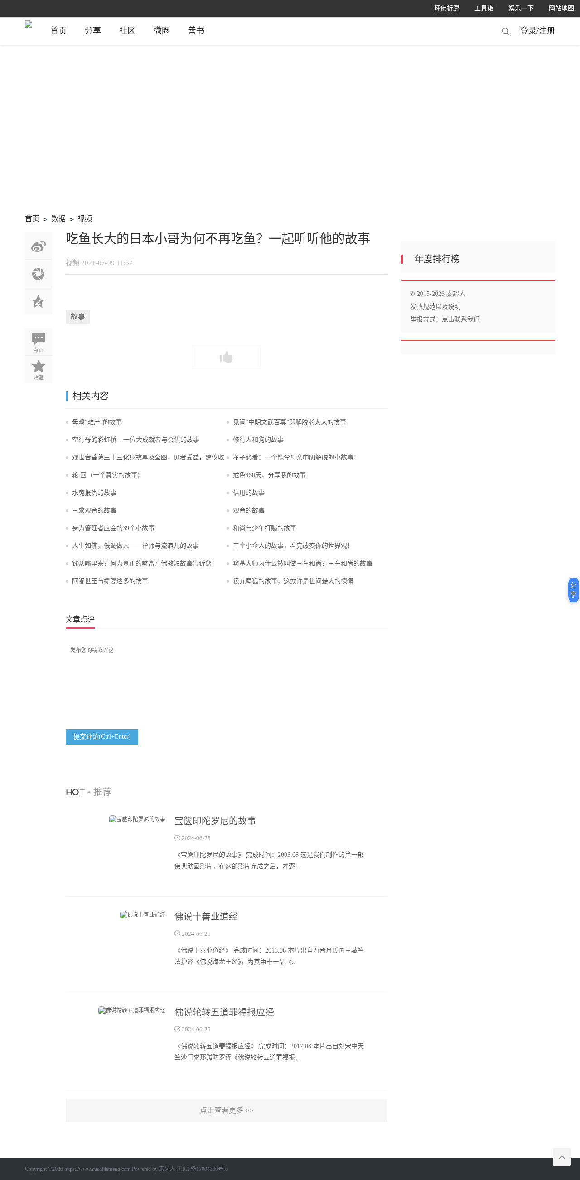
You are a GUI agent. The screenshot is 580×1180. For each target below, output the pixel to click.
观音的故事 (249, 510)
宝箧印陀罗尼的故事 (215, 821)
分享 (93, 30)
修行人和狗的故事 (258, 439)
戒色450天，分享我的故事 (269, 475)
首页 (58, 30)
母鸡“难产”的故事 (97, 422)
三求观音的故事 (94, 510)
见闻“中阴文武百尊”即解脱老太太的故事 (289, 422)
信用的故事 (249, 492)
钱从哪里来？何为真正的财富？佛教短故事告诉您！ (145, 563)
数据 (53, 220)
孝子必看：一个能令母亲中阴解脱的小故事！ (296, 457)
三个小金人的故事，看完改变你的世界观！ (293, 545)
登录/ (529, 30)
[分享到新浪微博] (38, 245)
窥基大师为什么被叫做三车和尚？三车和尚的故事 (302, 563)
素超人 (167, 1169)
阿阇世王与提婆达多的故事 (110, 581)
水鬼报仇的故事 (94, 492)
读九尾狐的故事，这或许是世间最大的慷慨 (293, 581)
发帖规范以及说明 (435, 306)
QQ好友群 (38, 300)
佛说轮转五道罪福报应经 (224, 1012)
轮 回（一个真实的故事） (108, 475)
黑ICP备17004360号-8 (202, 1169)
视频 (79, 220)
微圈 (162, 30)
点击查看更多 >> (226, 1110)
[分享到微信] (38, 273)
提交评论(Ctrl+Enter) (102, 736)
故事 (78, 316)
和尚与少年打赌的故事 (264, 528)
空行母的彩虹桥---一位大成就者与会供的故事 (135, 439)
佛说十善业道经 (206, 917)
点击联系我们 (461, 319)
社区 (127, 30)
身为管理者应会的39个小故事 (113, 528)
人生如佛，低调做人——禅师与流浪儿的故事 (135, 545)
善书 (196, 30)
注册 (547, 30)
